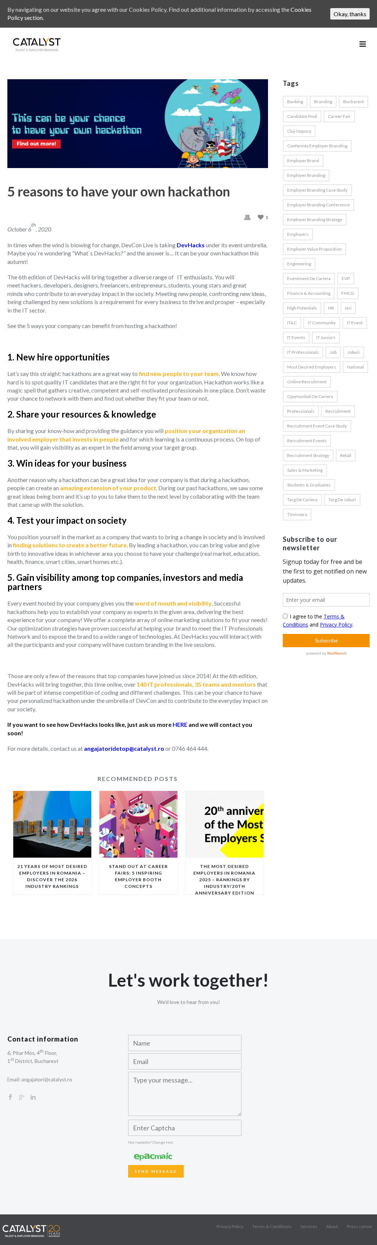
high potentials (302, 308)
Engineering (299, 263)
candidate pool (302, 116)
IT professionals (303, 352)
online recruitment (307, 381)
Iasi (348, 308)
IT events (296, 337)
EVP (346, 278)
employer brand (303, 160)
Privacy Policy (229, 1226)
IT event (355, 322)
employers (298, 234)
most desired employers (311, 367)
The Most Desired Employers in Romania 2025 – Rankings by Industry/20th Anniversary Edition (224, 879)
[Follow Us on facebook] (10, 1097)
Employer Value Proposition (314, 249)
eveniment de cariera (309, 278)
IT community (322, 322)
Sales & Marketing (305, 470)
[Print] (247, 217)
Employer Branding (306, 175)
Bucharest (353, 101)
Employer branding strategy (314, 219)
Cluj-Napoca (299, 131)
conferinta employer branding (317, 146)
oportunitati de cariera (310, 396)
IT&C (292, 322)
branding (323, 101)
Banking (295, 101)
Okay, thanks (350, 13)
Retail (345, 455)
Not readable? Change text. (151, 1142)
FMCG (347, 293)
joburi (354, 352)
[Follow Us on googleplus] (22, 1097)
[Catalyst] (31, 1230)
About (332, 1226)
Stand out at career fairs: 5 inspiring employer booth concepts (138, 876)
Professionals (300, 411)
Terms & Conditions (272, 1226)
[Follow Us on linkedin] (33, 1097)
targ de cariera (302, 499)
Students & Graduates (309, 485)
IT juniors (325, 337)
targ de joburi (342, 499)
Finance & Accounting (308, 293)
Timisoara (297, 514)
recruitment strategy (308, 455)
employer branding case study (317, 190)
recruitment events (307, 440)
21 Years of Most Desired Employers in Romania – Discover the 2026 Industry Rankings (52, 876)
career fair (339, 116)
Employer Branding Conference (318, 205)
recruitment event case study (317, 426)
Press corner (360, 1226)
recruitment (337, 411)
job (333, 352)
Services (308, 1226)
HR (331, 308)
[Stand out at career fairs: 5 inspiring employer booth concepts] (138, 824)
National (355, 367)
